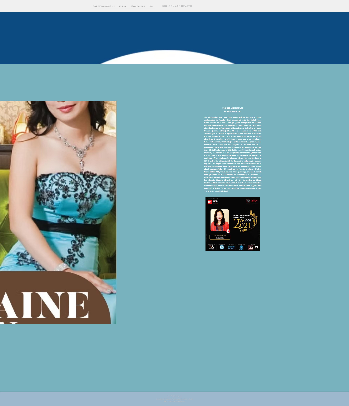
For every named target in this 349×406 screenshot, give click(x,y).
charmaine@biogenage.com (174, 396)
